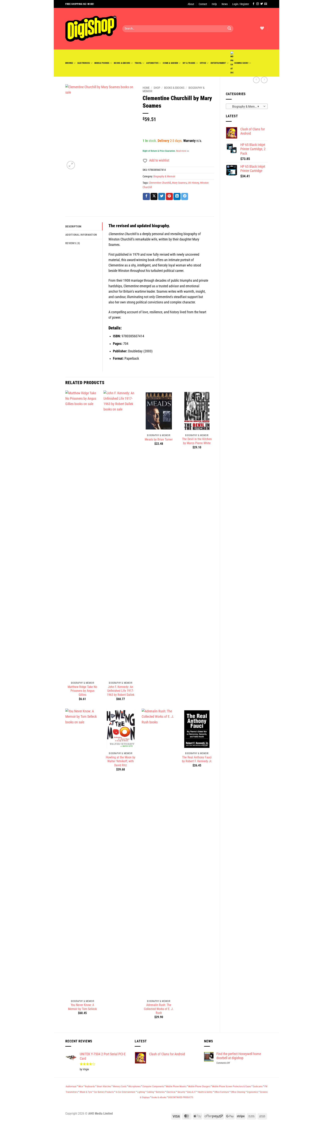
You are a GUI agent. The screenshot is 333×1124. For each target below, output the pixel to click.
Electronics (83, 63)
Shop (157, 88)
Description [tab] (73, 226)
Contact (203, 4)
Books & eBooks (122, 63)
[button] (240, 4)
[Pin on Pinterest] (169, 196)
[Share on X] (154, 196)
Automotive (152, 63)
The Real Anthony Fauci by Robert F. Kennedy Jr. (197, 759)
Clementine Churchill (160, 182)
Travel (138, 63)
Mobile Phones (101, 63)
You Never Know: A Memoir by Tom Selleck (82, 1007)
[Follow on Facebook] (253, 4)
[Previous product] (264, 80)
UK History (193, 182)
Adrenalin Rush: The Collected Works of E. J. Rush (158, 1009)
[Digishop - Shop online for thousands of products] (91, 29)
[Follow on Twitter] (261, 4)
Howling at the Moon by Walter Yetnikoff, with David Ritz (120, 761)
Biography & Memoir (164, 176)
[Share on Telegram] (184, 196)
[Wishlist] (262, 28)
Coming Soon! (241, 63)
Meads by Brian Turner (159, 439)
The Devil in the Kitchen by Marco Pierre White (197, 441)
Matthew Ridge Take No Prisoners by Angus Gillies (82, 691)
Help (214, 4)
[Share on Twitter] (161, 196)
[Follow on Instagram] (257, 4)
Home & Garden (170, 63)
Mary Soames (179, 182)
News (225, 4)
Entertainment (218, 63)
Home (146, 88)
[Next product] (256, 80)
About (191, 4)
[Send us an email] (265, 4)
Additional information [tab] (81, 234)
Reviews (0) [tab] (72, 243)
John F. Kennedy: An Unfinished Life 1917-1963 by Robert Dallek (120, 691)
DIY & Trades (189, 63)
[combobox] (247, 106)
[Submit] (229, 28)
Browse (69, 63)
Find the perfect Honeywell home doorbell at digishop (238, 1056)
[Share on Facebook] (146, 196)
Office (203, 63)
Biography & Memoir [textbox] (244, 106)
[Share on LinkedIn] (176, 196)
